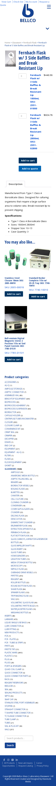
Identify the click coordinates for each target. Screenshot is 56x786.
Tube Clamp (10, 719)
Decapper (9, 439)
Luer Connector (13, 626)
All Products (9, 763)
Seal (7, 689)
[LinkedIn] (17, 759)
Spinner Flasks (18, 592)
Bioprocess (10, 402)
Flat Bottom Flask (20, 535)
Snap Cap (9, 699)
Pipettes (15, 575)
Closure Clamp (12, 425)
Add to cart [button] (14, 293)
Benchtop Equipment (15, 398)
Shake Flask (16, 589)
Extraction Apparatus (22, 529)
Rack (7, 679)
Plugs (7, 662)
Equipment (10, 448)
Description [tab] (15, 184)
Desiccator (16, 519)
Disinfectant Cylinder (22, 522)
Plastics (9, 656)
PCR (6, 636)
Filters (8, 455)
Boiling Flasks (18, 489)
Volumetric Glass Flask (22, 602)
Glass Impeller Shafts (21, 545)
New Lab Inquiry (25, 763)
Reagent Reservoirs (14, 682)
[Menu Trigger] (49, 6)
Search (10, 745)
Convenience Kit (12, 429)
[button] (11, 55)
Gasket (8, 465)
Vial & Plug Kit (12, 726)
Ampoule (15, 472)
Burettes (15, 492)
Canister (15, 495)
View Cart (6, 1)
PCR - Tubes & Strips (14, 642)
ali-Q (7, 385)
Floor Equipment (13, 462)
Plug (7, 659)
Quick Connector (13, 672)
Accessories (10, 382)
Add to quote (30, 168)
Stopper (8, 706)
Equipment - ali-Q (13, 452)
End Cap (8, 445)
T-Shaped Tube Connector (17, 712)
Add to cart (28, 160)
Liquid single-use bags (16, 622)
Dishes (8, 442)
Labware (9, 619)
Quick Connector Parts (16, 676)
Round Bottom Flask (21, 586)
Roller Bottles (18, 582)
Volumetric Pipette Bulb (23, 606)
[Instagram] (8, 759)
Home (7, 42)
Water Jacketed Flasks (21, 609)
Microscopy (17, 565)
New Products (12, 632)
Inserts (8, 615)
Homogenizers (18, 555)
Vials (13, 599)
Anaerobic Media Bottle (23, 475)
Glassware (16, 42)
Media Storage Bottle (22, 562)
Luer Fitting (10, 629)
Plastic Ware (11, 652)
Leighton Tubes (18, 559)
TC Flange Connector (15, 716)
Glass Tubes (16, 552)
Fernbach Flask (29, 42)
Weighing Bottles (19, 612)
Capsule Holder (12, 415)
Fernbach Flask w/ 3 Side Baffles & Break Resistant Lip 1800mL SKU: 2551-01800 (35, 91)
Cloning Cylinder (19, 502)
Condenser (16, 505)
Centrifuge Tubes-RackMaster (19, 418)
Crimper (8, 435)
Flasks (8, 459)
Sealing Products (13, 692)
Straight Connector (15, 709)
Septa (7, 696)
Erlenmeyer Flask (19, 525)
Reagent (15, 579)
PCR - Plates (10, 639)
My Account (31, 1)
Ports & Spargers (13, 666)
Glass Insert (17, 549)
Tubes (7, 722)
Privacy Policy (43, 765)
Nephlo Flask (17, 569)
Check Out (18, 1)
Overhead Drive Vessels (22, 572)
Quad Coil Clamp (13, 669)
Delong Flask (17, 515)
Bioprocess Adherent (15, 405)
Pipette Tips (10, 649)
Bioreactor (10, 412)
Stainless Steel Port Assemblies (20, 702)
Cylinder (15, 512)
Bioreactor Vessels (20, 485)
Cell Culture (17, 499)
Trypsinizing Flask (20, 596)
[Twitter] (12, 759)
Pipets (7, 646)
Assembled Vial (12, 395)
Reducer (9, 686)
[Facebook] (4, 759)
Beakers (14, 482)
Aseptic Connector (14, 392)
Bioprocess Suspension (16, 408)
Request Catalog (26, 765)
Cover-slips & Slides (20, 509)
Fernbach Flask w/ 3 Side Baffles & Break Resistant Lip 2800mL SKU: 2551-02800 (35, 131)
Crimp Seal (10, 432)
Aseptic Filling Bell (20, 479)
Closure (9, 422)
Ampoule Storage (13, 388)
